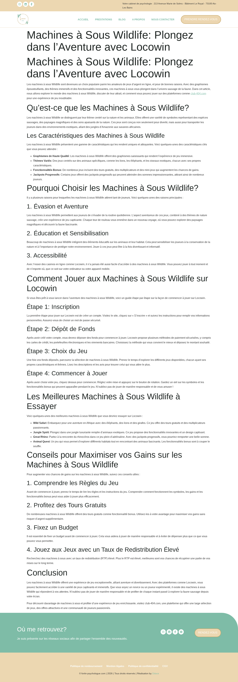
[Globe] (181, 631)
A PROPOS (138, 19)
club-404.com (198, 93)
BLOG (122, 19)
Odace (155, 673)
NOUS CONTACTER (162, 19)
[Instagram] (19, 4)
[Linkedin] (25, 4)
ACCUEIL (83, 19)
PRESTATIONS (103, 19)
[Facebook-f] (31, 4)
